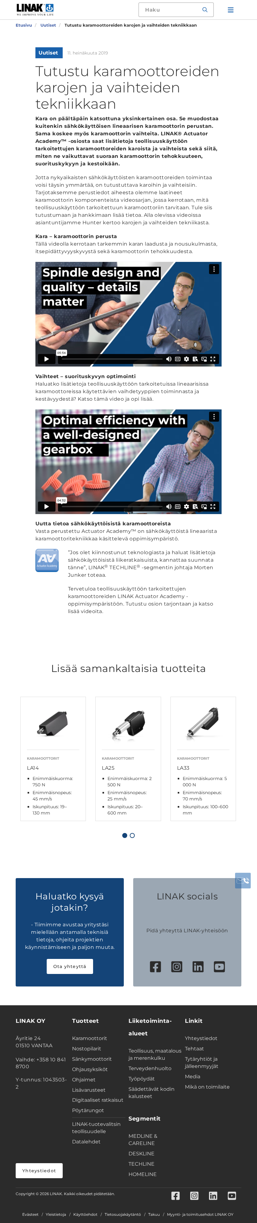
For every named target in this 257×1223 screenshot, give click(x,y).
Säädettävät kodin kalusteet (151, 1092)
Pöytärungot (88, 1110)
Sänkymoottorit (92, 1059)
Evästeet (30, 1214)
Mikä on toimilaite (207, 1087)
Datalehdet (86, 1142)
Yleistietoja (56, 1214)
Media (192, 1077)
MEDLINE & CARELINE (142, 1139)
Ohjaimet (84, 1080)
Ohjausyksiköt (90, 1069)
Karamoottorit (89, 1038)
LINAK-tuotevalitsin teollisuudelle (96, 1127)
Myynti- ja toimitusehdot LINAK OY (200, 1214)
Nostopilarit (86, 1049)
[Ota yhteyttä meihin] (243, 880)
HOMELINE (142, 1174)
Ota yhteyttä (70, 966)
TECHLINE (141, 1164)
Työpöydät (141, 1079)
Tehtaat (194, 1049)
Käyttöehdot (85, 1214)
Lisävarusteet (89, 1090)
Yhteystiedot (39, 1171)
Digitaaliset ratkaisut (97, 1100)
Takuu (154, 1214)
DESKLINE (141, 1154)
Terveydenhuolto (149, 1068)
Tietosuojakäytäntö (123, 1214)
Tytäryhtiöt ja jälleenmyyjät (201, 1062)
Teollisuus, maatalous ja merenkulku (154, 1054)
